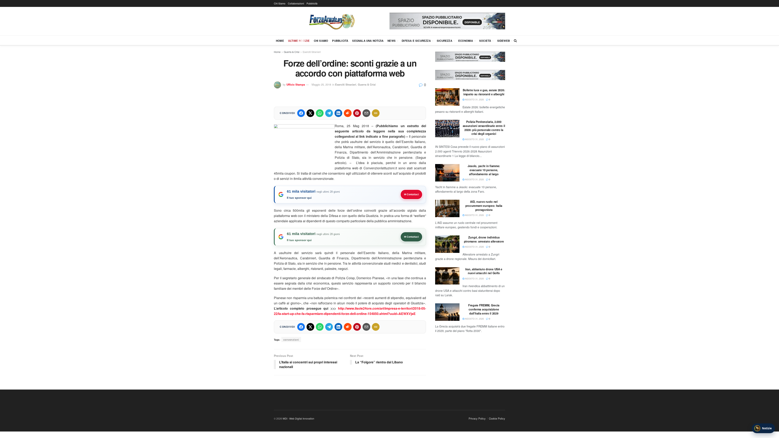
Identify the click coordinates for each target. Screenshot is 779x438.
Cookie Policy (497, 418)
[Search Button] (515, 40)
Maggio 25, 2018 (321, 84)
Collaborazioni (296, 3)
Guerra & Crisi (291, 52)
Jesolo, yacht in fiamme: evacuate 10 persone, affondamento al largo (484, 170)
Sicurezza (444, 41)
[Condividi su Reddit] (348, 113)
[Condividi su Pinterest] (357, 113)
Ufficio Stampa (295, 84)
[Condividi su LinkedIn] (338, 113)
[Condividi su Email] (366, 113)
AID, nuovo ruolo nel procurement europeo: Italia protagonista (483, 205)
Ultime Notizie (299, 41)
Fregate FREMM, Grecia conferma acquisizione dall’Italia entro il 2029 (483, 309)
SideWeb (503, 41)
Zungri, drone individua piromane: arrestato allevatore (484, 239)
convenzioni (291, 339)
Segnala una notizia (367, 41)
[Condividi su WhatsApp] (320, 113)
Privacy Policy (477, 418)
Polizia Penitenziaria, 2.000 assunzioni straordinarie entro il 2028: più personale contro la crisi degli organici (484, 128)
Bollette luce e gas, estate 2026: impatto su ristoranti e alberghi (484, 92)
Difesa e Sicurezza (416, 41)
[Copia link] (376, 113)
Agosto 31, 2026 (474, 99)
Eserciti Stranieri (312, 52)
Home (280, 41)
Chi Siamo (279, 3)
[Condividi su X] (310, 113)
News (391, 41)
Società (485, 41)
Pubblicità (312, 3)
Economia (465, 41)
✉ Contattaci (411, 194)
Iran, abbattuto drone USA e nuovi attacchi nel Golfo (483, 271)
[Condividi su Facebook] (301, 113)
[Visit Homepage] (332, 21)
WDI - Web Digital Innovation (298, 418)
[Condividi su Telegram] (329, 113)
